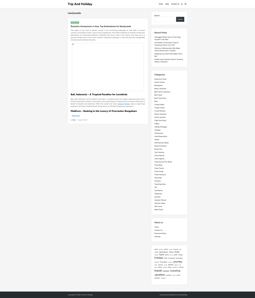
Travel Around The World (163, 162)
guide (175, 255)
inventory (170, 262)
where (174, 275)
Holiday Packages (160, 127)
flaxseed (156, 255)
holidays (158, 257)
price (180, 265)
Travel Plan (158, 178)
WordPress (172, 295)
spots (169, 267)
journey (178, 261)
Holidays (157, 130)
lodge (155, 265)
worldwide (163, 278)
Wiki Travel (158, 206)
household (171, 258)
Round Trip (158, 149)
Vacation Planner (160, 200)
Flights (156, 124)
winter (178, 275)
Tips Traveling (159, 152)
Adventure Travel (160, 79)
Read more (76, 116)
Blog (167, 4)
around (175, 249)
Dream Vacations (160, 114)
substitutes (175, 267)
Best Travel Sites (160, 98)
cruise (156, 252)
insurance (163, 262)
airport (170, 249)
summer (181, 267)
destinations (163, 252)
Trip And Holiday (80, 4)
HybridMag (183, 295)
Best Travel (158, 95)
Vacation (157, 197)
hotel (165, 258)
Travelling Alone (160, 184)
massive (160, 265)
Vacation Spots (159, 203)
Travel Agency (159, 159)
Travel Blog (158, 165)
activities (161, 249)
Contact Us (175, 4)
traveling (175, 270)
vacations (169, 275)
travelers (166, 271)
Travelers (157, 181)
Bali (72, 99)
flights (161, 255)
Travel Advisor (159, 155)
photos (165, 265)
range (155, 267)
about (156, 249)
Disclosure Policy (160, 233)
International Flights (161, 143)
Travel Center (159, 168)
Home (161, 4)
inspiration (156, 262)
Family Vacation (160, 117)
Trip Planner (158, 190)
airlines (166, 249)
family (171, 252)
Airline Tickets (159, 82)
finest (176, 252)
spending (165, 267)
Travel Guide (158, 171)
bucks (179, 249)
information (179, 258)
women (157, 278)
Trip (155, 187)
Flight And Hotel (160, 120)
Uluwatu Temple (123, 104)
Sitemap (157, 237)
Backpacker (158, 85)
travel (158, 270)
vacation (159, 274)
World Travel (158, 210)
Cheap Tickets (159, 108)
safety (160, 267)
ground (171, 255)
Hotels (156, 139)
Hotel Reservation (160, 136)
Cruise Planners (159, 111)
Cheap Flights (159, 104)
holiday (180, 255)
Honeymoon (75, 22)
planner (171, 265)
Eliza (74, 120)
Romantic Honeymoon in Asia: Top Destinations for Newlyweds (101, 26)
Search (157, 16)
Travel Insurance (160, 175)
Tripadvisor (158, 194)
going (167, 255)
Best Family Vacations (162, 92)
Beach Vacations (160, 89)
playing (176, 265)
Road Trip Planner (160, 146)
